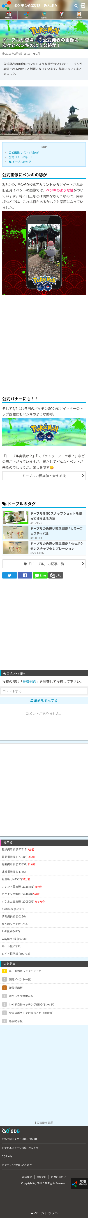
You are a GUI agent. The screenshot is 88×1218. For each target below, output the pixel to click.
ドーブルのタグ (21, 161)
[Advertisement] (44, 345)
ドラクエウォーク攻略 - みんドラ (20, 1147)
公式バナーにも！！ (21, 157)
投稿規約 (29, 681)
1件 (38, 53)
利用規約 (27, 1177)
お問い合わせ (58, 1177)
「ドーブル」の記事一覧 (45, 563)
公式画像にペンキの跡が (24, 152)
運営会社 (41, 1177)
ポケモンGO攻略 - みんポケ (36, 5)
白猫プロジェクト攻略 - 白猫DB (19, 1139)
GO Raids (7, 1156)
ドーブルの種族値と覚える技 (44, 475)
